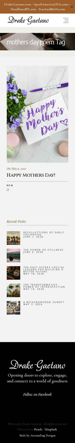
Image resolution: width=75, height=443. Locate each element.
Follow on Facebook (37, 394)
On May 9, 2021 (16, 168)
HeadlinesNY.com (23, 9)
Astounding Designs (43, 435)
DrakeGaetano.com (17, 4)
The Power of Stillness (43, 249)
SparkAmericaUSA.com (51, 4)
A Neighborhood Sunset (43, 302)
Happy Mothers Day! (31, 175)
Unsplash (51, 429)
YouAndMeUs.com (52, 9)
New (10, 185)
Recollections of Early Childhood (43, 233)
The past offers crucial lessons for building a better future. (44, 269)
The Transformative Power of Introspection (44, 285)
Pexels (38, 429)
